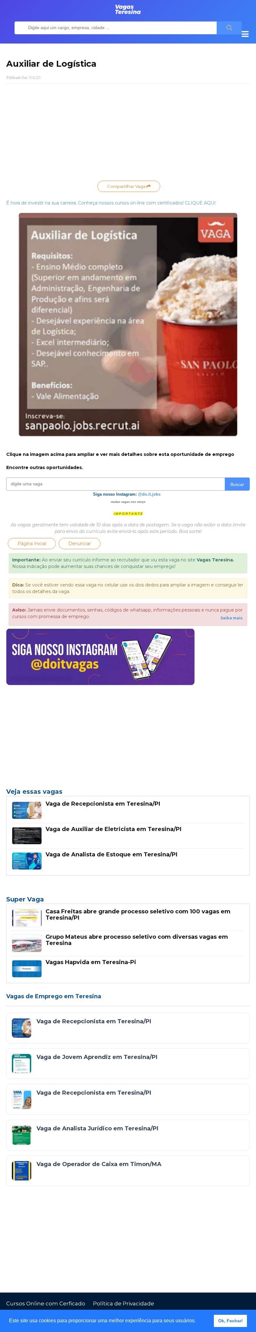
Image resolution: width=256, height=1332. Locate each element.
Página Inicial (31, 543)
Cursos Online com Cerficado (45, 1303)
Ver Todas (128, 901)
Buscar (237, 484)
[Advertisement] (128, 134)
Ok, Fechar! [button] (230, 1320)
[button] (198, 1321)
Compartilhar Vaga (126, 186)
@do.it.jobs (149, 494)
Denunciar (79, 543)
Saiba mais (231, 618)
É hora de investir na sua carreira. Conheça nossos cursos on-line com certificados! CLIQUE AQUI (111, 203)
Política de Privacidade (123, 1303)
